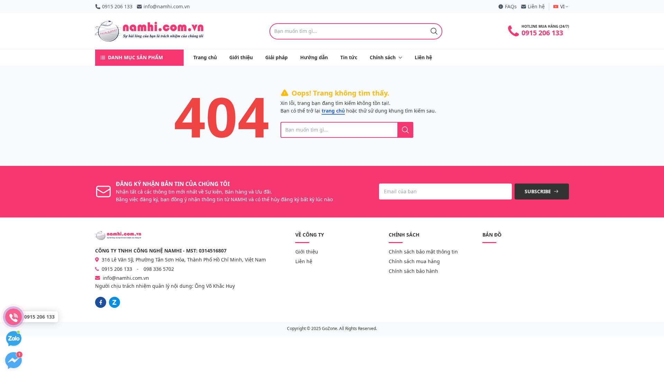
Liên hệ (536, 6)
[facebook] (100, 302)
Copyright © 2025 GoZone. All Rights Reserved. (332, 328)
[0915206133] (114, 302)
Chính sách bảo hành (413, 271)
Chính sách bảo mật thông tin (423, 251)
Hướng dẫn (314, 57)
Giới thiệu (241, 57)
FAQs (511, 6)
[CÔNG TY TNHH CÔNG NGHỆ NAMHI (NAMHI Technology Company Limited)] (149, 31)
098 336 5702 (159, 269)
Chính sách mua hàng (414, 261)
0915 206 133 (117, 6)
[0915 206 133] (13, 317)
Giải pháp (276, 57)
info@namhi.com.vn (167, 6)
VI (562, 6)
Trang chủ (205, 57)
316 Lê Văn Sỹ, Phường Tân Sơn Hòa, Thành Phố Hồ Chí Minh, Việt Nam (183, 259)
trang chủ (333, 110)
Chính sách (383, 57)
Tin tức (348, 57)
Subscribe (538, 191)
